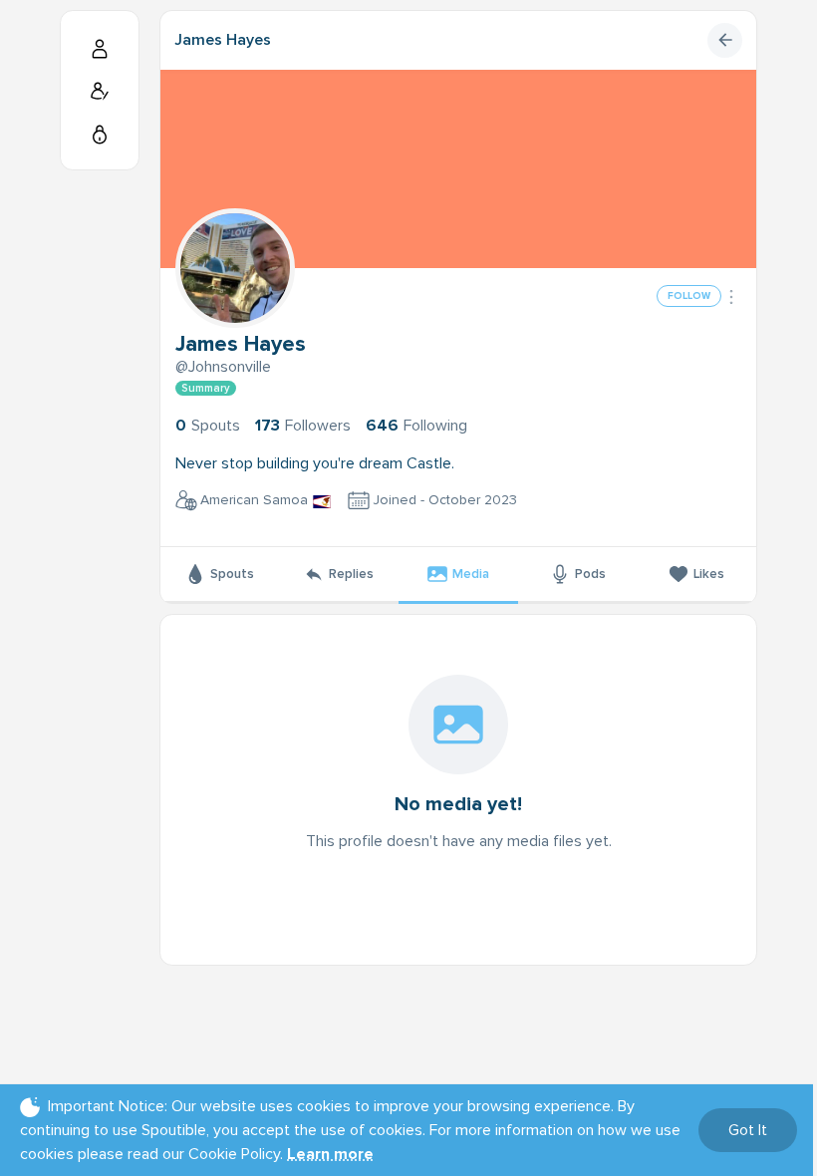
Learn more (330, 1154)
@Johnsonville (223, 367)
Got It (747, 1130)
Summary (205, 388)
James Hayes (222, 40)
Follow (689, 296)
